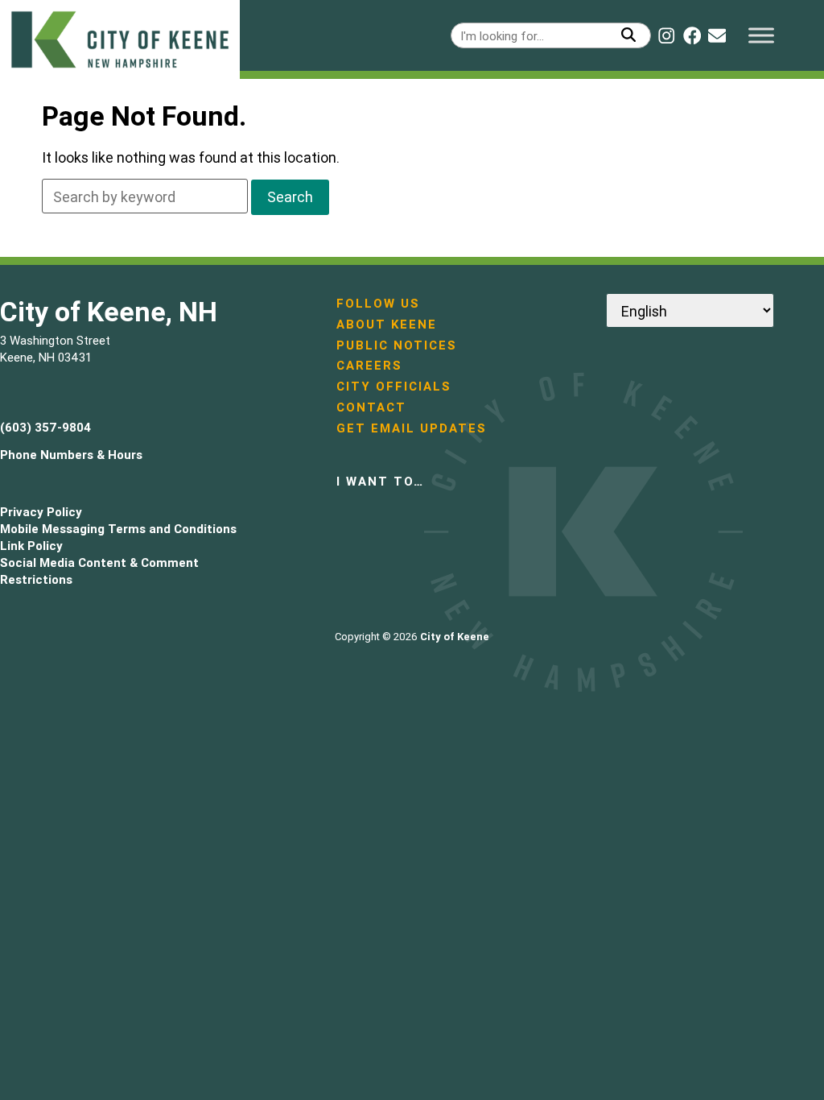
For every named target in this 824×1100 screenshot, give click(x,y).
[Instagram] (666, 35)
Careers (369, 365)
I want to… (380, 481)
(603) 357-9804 (45, 427)
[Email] (717, 35)
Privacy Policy (41, 511)
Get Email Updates (411, 428)
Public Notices (396, 345)
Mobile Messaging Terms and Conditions (118, 528)
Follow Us (378, 303)
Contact (371, 407)
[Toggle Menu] (761, 35)
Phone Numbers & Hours (71, 454)
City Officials (393, 386)
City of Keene (454, 636)
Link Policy (31, 545)
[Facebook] (692, 35)
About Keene (386, 324)
